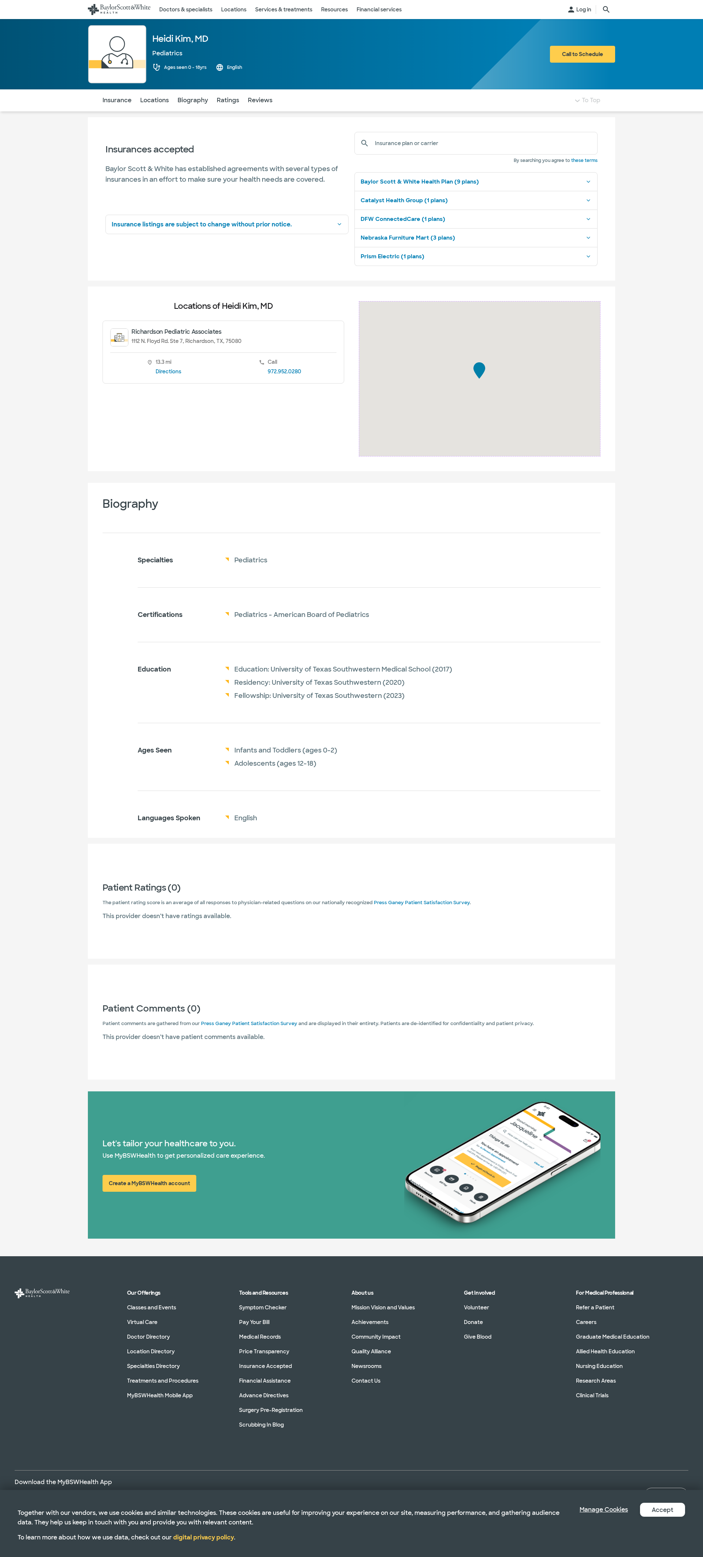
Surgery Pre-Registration (271, 1410)
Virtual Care (142, 1322)
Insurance (117, 100)
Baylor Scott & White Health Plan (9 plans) (420, 181)
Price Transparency (264, 1351)
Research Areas (596, 1380)
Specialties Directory (153, 1366)
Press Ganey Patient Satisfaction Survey (422, 902)
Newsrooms (367, 1366)
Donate (473, 1322)
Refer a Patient (595, 1307)
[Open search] (606, 9)
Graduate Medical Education (613, 1337)
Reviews (260, 100)
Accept (662, 1510)
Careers (586, 1322)
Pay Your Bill (254, 1322)
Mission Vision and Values (383, 1307)
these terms (584, 160)
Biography (193, 100)
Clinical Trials (592, 1395)
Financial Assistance (265, 1380)
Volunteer (476, 1307)
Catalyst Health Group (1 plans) (404, 200)
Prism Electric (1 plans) (392, 256)
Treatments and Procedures (162, 1380)
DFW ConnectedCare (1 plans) (403, 219)
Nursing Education (599, 1366)
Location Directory (151, 1351)
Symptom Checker (263, 1307)
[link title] (119, 9)
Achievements (370, 1322)
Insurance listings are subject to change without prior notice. (202, 224)
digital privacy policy (203, 1537)
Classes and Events (151, 1307)
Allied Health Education (605, 1351)
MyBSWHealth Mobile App (160, 1395)
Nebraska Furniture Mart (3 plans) (408, 237)
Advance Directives (264, 1395)
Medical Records (260, 1337)
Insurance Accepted (265, 1366)
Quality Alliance (371, 1351)
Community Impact (376, 1337)
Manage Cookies (604, 1509)
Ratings (228, 100)
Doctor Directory (148, 1337)
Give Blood (477, 1337)
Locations (154, 100)
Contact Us (366, 1380)
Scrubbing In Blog (261, 1424)
